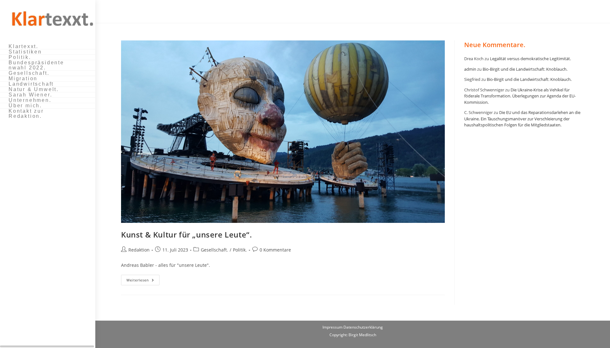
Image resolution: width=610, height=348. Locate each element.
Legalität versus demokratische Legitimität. (530, 58)
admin (470, 69)
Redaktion (139, 250)
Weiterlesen (142, 281)
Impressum (332, 327)
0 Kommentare (275, 250)
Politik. (240, 250)
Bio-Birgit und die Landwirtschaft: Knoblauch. (525, 69)
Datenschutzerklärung (363, 327)
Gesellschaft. (214, 250)
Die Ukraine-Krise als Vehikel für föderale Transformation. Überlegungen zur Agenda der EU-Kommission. (520, 96)
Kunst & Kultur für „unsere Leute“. (186, 234)
